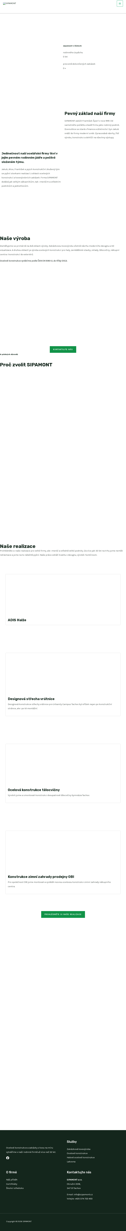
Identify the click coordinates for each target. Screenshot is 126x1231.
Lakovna (71, 1161)
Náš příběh (11, 1179)
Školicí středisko (15, 1188)
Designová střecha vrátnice (31, 699)
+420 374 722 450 (84, 1198)
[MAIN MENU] (120, 3)
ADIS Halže (17, 620)
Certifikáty (11, 1184)
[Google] (7, 1157)
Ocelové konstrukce (77, 1153)
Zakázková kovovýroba (78, 1149)
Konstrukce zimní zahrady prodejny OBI (41, 877)
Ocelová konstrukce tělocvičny (34, 790)
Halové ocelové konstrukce (81, 1157)
